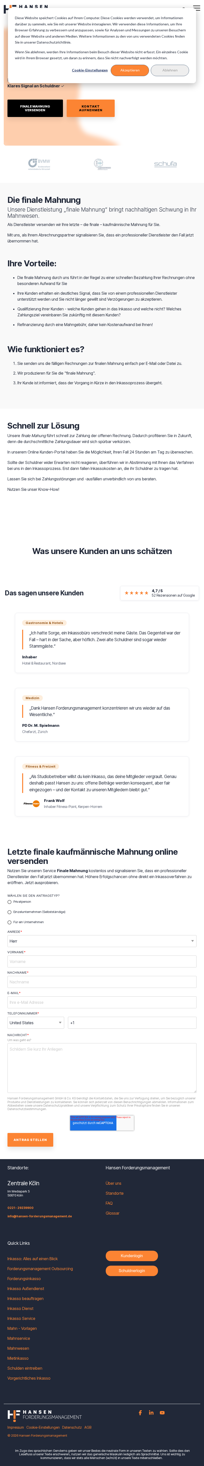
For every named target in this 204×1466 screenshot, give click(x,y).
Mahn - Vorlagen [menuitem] (22, 1328)
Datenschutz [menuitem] (72, 1427)
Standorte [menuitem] (115, 1193)
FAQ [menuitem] (109, 1203)
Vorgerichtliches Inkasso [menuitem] (29, 1378)
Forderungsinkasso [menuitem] (24, 1278)
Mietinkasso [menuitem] (18, 1358)
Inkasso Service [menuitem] (21, 1318)
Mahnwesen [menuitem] (18, 1348)
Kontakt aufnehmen (90, 108)
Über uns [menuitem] (113, 1183)
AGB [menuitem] (87, 1427)
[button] (196, 7)
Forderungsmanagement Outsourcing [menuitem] (40, 1268)
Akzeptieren (130, 70)
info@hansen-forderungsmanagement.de (39, 1216)
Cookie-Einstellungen (90, 70)
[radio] (102, 902)
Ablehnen (170, 70)
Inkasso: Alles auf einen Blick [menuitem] (32, 1258)
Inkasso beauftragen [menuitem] (25, 1298)
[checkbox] (102, 912)
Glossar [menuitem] (112, 1213)
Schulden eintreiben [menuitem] (24, 1368)
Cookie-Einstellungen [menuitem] (43, 1427)
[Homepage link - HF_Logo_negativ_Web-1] (44, 1419)
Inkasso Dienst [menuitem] (20, 1308)
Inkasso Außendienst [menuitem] (25, 1288)
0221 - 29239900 (20, 1208)
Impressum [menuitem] (15, 1427)
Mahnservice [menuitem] (18, 1338)
